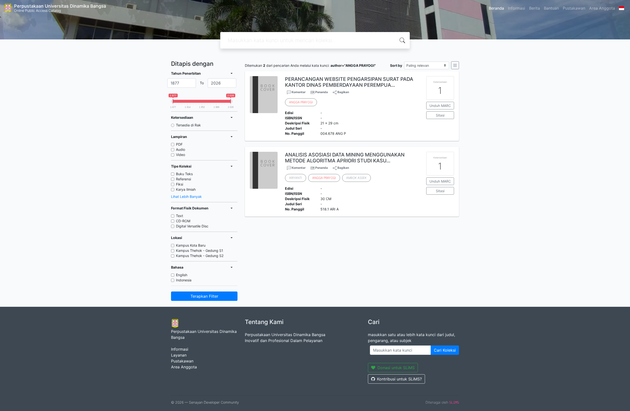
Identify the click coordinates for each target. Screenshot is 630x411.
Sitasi (440, 115)
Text (179, 216)
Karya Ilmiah (186, 189)
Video (180, 155)
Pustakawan (574, 8)
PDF (179, 144)
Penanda (321, 92)
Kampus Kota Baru (190, 245)
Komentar (298, 92)
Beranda (496, 8)
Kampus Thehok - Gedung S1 (199, 250)
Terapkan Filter (204, 296)
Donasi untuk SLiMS (396, 367)
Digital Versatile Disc (192, 226)
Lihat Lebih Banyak (186, 196)
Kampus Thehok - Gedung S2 (199, 256)
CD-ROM (183, 221)
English (181, 275)
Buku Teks (184, 174)
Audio (180, 149)
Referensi (183, 179)
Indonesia (183, 280)
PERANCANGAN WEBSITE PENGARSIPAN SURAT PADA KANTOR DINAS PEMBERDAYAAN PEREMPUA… (349, 82)
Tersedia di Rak (188, 125)
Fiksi (179, 184)
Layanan (179, 355)
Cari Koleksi (445, 350)
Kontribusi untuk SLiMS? (399, 379)
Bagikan (343, 92)
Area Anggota (602, 8)
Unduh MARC (440, 105)
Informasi (516, 8)
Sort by (396, 65)
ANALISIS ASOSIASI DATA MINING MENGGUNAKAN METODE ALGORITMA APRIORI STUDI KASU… (345, 158)
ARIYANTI (295, 178)
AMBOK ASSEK (356, 178)
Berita (534, 8)
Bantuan (551, 8)
